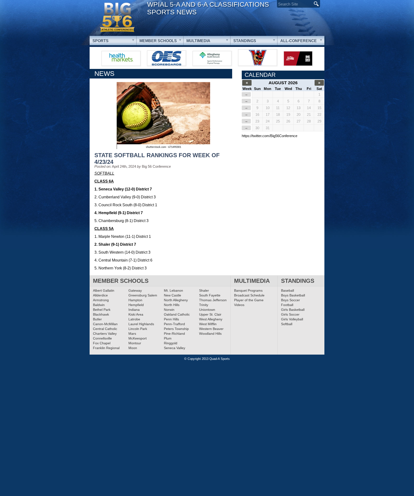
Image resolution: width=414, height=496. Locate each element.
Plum (168, 338)
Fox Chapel (101, 343)
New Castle (172, 295)
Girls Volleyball (292, 319)
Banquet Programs (248, 290)
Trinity (203, 305)
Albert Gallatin (103, 290)
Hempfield (136, 305)
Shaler (204, 290)
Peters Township (176, 329)
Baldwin (99, 305)
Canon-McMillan (105, 324)
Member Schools (158, 41)
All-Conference (298, 41)
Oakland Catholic (177, 314)
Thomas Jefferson (213, 300)
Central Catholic (105, 329)
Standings (244, 41)
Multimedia (198, 41)
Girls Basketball (293, 310)
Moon (132, 348)
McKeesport (137, 338)
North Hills (171, 305)
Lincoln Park (137, 329)
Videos (239, 305)
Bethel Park (101, 310)
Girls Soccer (290, 314)
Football (287, 305)
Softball (286, 324)
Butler (97, 319)
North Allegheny (176, 300)
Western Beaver (211, 329)
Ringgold (170, 343)
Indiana (134, 310)
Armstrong (101, 300)
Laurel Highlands (141, 324)
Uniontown (207, 310)
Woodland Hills (210, 333)
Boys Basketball (293, 295)
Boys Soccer (290, 300)
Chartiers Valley (105, 333)
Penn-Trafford (174, 324)
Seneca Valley (174, 348)
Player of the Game (249, 300)
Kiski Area (135, 314)
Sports (100, 41)
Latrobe (134, 319)
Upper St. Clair (210, 314)
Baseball (287, 290)
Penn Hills (171, 319)
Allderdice (100, 295)
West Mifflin (208, 324)
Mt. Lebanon (173, 290)
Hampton (135, 300)
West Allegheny (210, 319)
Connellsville (102, 338)
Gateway (135, 290)
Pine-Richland (174, 333)
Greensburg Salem (142, 295)
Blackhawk (101, 314)
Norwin (169, 310)
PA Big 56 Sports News (117, 17)
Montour (134, 343)
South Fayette (209, 295)
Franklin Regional (106, 348)
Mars (132, 333)
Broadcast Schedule (249, 295)
